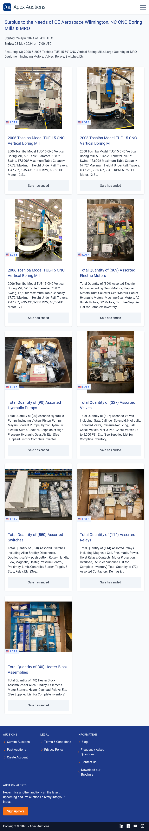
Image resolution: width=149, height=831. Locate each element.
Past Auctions (16, 749)
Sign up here (15, 811)
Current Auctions (18, 742)
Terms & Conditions (57, 742)
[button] (142, 7)
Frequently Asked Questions (92, 752)
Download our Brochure (90, 772)
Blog (84, 742)
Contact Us (88, 762)
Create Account (17, 757)
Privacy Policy (53, 749)
